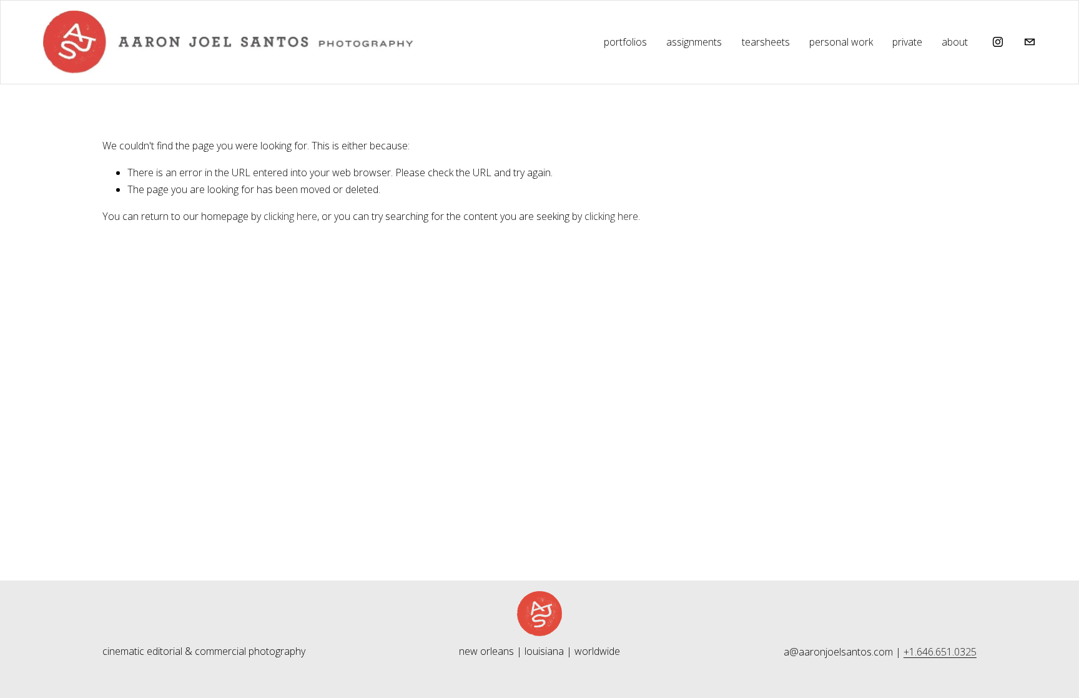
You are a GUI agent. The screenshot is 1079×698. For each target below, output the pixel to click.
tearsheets (766, 42)
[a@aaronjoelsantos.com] (1029, 42)
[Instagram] (998, 42)
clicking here (290, 216)
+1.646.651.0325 (940, 652)
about (955, 42)
